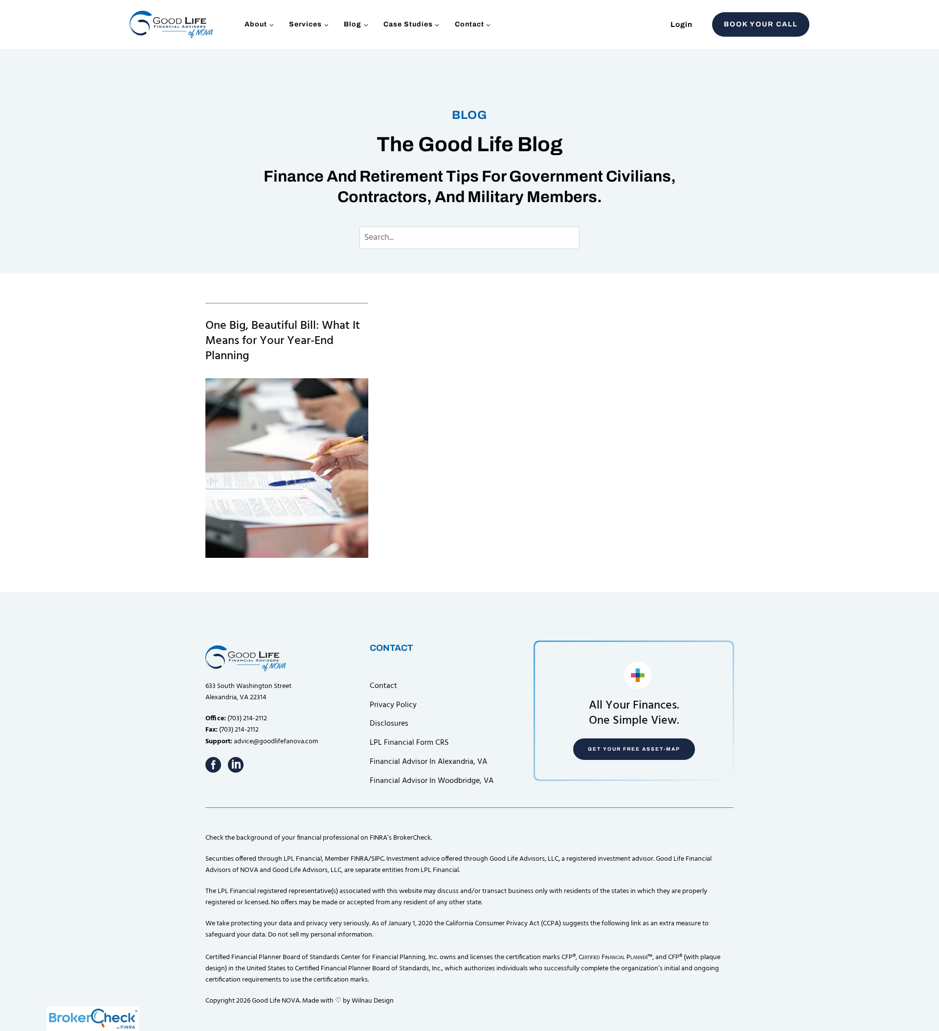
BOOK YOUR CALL (761, 24)
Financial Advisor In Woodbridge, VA (431, 781)
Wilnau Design (373, 1001)
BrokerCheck (412, 838)
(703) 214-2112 (247, 718)
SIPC (377, 859)
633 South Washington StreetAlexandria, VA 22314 (248, 692)
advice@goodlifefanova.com (276, 741)
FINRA (359, 859)
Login (682, 24)
